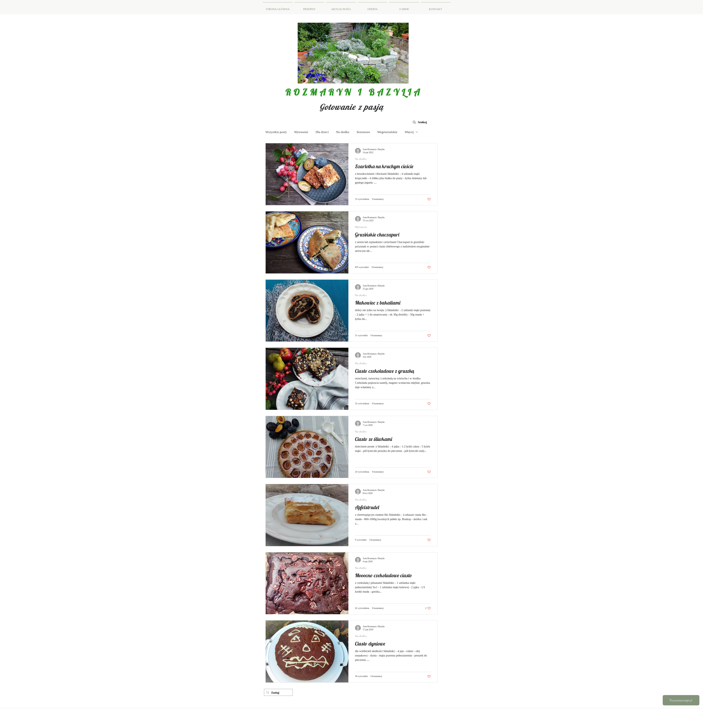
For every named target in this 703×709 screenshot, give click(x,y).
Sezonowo (363, 132)
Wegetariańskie (387, 132)
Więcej (409, 132)
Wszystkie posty (276, 132)
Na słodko (342, 132)
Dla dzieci (322, 132)
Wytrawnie (301, 132)
